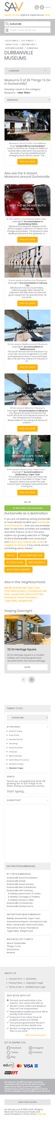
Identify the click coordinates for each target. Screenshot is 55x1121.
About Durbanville (16, 943)
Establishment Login (35, 987)
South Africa (11, 40)
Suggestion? (14, 800)
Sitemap (41, 1114)
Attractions (13, 949)
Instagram (38, 1048)
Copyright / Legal (34, 983)
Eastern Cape (15, 731)
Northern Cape (16, 764)
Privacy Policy (15, 983)
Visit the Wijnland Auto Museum (27, 207)
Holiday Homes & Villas (22, 899)
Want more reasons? (35, 1035)
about (11, 555)
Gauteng (13, 743)
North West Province (19, 759)
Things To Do (11, 44)
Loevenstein (17, 594)
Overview (14, 70)
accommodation (31, 555)
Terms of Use (15, 987)
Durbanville (32, 48)
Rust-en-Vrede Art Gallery (27, 130)
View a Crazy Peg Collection (27, 268)
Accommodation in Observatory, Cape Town (29, 473)
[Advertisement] (27, 833)
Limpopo (13, 751)
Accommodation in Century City (33, 284)
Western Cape (27, 44)
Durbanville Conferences (20, 903)
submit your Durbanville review (26, 542)
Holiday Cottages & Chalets (25, 896)
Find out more (27, 161)
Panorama (10, 597)
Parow (20, 597)
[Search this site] (37, 7)
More (27, 667)
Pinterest (37, 1052)
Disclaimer (31, 978)
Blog (13, 1057)
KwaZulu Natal (16, 747)
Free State (14, 735)
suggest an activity (15, 545)
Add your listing (27, 1102)
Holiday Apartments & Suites (25, 893)
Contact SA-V (15, 978)
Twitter (14, 1052)
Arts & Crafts (26, 143)
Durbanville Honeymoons (20, 906)
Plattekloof (31, 597)
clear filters (24, 92)
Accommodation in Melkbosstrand (31, 348)
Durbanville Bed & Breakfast (21, 887)
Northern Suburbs (14, 48)
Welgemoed (25, 600)
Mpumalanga (15, 755)
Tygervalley (10, 600)
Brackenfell (19, 587)
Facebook (16, 1048)
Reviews (11, 952)
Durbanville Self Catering (20, 890)
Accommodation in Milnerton (33, 410)
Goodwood (34, 591)
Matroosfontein (34, 594)
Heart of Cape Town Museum (27, 457)
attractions (15, 562)
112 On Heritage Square (21, 649)
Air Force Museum (27, 331)
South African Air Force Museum (28, 396)
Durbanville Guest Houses (20, 884)
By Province (13, 727)
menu (42, 7)
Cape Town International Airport (22, 589)
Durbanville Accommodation (30, 146)
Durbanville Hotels (16, 881)
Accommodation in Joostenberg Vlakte (30, 222)
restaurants (37, 562)
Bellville (8, 587)
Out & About (27, 40)
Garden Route (16, 739)
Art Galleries (40, 143)
